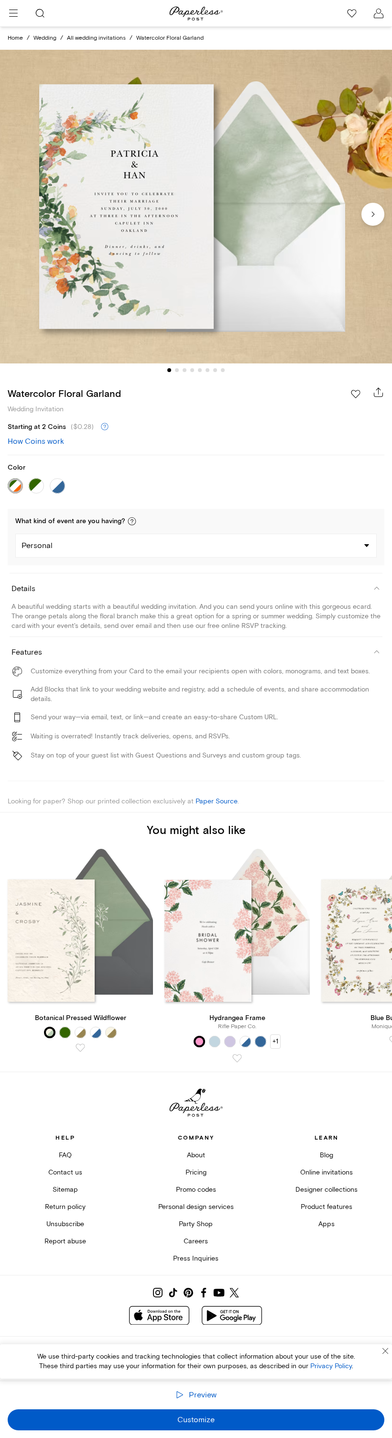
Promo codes (196, 1190)
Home (15, 38)
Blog (326, 1155)
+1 (275, 1041)
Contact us (65, 1172)
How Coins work (36, 441)
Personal (37, 545)
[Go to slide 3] (184, 370)
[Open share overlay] (378, 392)
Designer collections (326, 1190)
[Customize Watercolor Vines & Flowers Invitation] (196, 206)
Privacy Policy (331, 1366)
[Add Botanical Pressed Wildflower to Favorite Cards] (80, 1048)
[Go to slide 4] (192, 370)
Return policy (65, 1207)
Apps (326, 1224)
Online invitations (326, 1172)
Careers (196, 1241)
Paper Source (217, 801)
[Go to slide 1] (169, 370)
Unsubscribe (65, 1224)
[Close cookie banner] (385, 1351)
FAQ (65, 1155)
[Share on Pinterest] (188, 1292)
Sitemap (65, 1190)
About (196, 1155)
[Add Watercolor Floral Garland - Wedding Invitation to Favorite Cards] (355, 394)
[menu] (13, 13)
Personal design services (196, 1207)
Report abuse (65, 1241)
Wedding (44, 38)
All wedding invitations (96, 38)
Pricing (196, 1172)
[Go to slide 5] (200, 370)
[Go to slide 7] (215, 370)
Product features (326, 1207)
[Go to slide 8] (223, 370)
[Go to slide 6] (207, 370)
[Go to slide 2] (177, 370)
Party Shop (196, 1224)
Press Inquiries (195, 1258)
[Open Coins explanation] (104, 427)
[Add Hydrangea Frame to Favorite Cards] (237, 1058)
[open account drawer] (378, 13)
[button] (132, 521)
